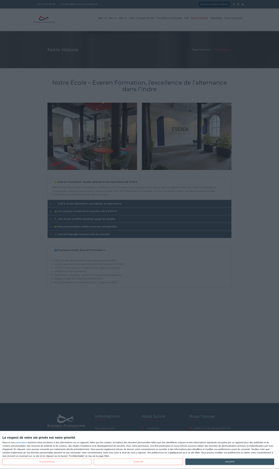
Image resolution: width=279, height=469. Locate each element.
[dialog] (139, 450)
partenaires (21, 442)
